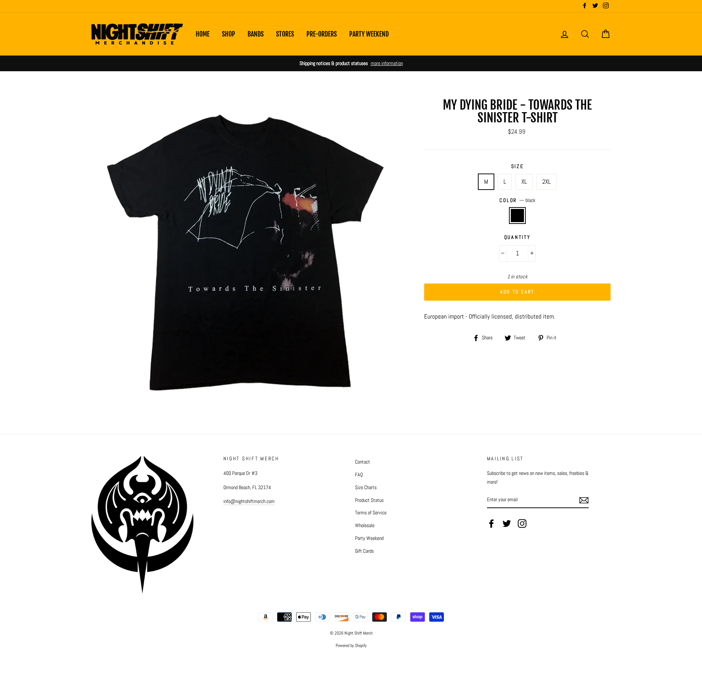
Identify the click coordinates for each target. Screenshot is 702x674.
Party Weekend (369, 34)
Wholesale (364, 525)
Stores (285, 34)
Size (517, 166)
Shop (228, 34)
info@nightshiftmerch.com (249, 501)
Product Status (369, 500)
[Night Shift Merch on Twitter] (506, 523)
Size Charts (366, 487)
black (517, 215)
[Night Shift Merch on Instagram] (522, 523)
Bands (256, 34)
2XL (546, 182)
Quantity (517, 237)
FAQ (359, 474)
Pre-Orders (321, 34)
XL (524, 182)
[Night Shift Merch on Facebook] (491, 523)
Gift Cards (364, 551)
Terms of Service (370, 512)
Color (517, 200)
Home (203, 34)
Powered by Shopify (351, 645)
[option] (351, 63)
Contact (362, 461)
